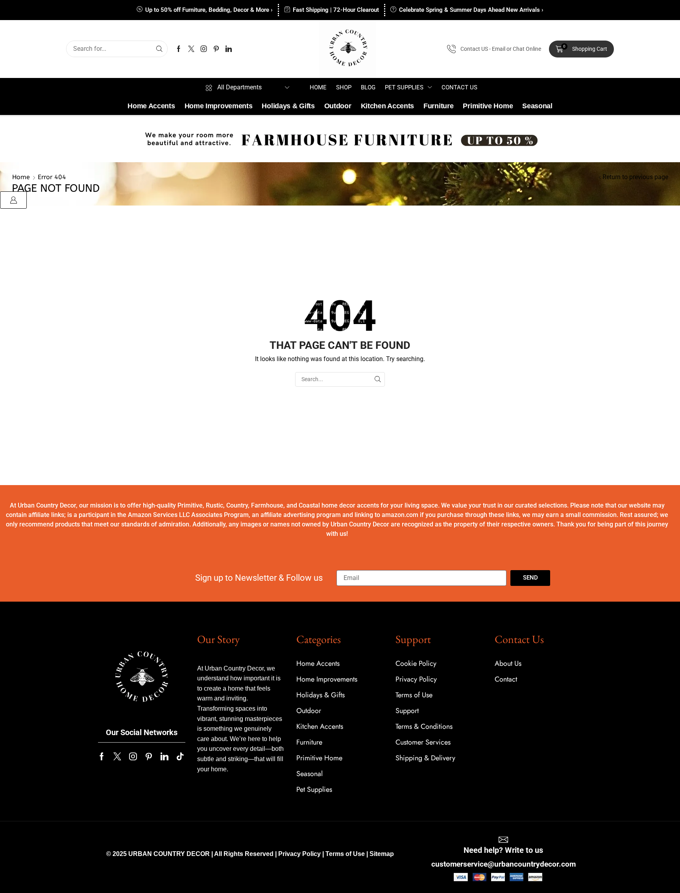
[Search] (159, 49)
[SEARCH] (377, 379)
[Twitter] (191, 49)
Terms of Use (345, 853)
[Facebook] (179, 49)
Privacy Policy (299, 853)
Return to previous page (635, 177)
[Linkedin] (228, 49)
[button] (581, 49)
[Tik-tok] (180, 756)
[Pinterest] (216, 49)
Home (21, 177)
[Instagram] (204, 49)
